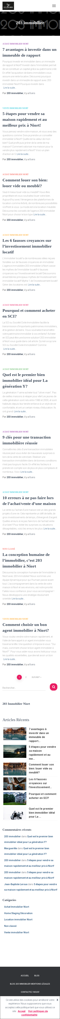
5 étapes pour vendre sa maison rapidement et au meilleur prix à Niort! (24, 119)
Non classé (8, 549)
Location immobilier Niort (18, 919)
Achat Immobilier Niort (15, 44)
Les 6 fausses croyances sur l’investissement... (40, 783)
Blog (36, 975)
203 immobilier (12, 836)
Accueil (25, 975)
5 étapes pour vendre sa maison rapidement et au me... (42, 752)
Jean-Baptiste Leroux (16, 884)
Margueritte (10, 848)
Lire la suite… (9, 87)
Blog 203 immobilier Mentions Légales (30, 984)
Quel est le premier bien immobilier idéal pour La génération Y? (25, 380)
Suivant (36, 677)
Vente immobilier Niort (15, 108)
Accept (22, 1011)
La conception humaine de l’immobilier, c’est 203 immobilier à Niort (26, 560)
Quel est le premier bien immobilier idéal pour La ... (42, 812)
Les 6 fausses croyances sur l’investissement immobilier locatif (27, 246)
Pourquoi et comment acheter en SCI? (42, 796)
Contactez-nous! (30, 992)
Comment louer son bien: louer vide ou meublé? (41, 768)
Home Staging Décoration (18, 913)
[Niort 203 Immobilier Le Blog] (9, 6)
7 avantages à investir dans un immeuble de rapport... (39, 735)
